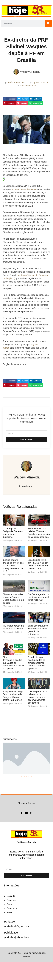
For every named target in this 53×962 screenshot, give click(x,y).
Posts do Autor (26, 486)
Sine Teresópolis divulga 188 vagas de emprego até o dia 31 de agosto (13, 663)
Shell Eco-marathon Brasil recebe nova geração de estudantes (38, 629)
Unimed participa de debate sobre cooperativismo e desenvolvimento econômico (38, 697)
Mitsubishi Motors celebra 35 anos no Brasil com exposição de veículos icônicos (39, 532)
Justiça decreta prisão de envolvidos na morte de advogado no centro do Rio (13, 566)
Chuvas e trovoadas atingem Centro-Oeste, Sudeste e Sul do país (13, 598)
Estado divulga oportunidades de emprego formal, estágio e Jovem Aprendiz (36, 663)
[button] (10, 99)
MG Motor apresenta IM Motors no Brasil (13, 627)
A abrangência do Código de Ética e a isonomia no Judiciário (13, 532)
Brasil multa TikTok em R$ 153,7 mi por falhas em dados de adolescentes (38, 564)
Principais (21, 82)
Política (11, 82)
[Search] (48, 23)
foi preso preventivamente (24, 189)
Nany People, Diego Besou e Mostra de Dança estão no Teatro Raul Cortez (13, 695)
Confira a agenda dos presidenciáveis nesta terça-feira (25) (39, 597)
